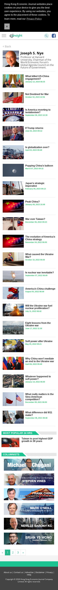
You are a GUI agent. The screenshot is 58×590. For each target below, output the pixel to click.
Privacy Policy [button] (34, 19)
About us (8, 572)
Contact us (18, 572)
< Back (7, 46)
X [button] (7, 26)
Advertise (29, 572)
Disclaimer (39, 572)
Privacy (49, 572)
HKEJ (29, 574)
